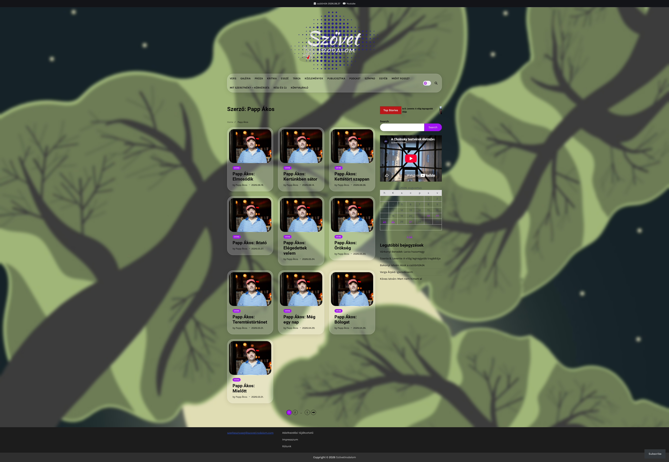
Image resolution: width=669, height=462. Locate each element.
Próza (259, 78)
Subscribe (655, 453)
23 (437, 215)
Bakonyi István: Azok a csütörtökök (402, 265)
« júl (409, 236)
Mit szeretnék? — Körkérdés (249, 87)
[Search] (436, 83)
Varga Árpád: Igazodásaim (396, 272)
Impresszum (290, 439)
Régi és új (280, 87)
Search (384, 121)
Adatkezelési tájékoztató (297, 432)
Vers (233, 78)
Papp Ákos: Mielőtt (244, 388)
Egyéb (383, 78)
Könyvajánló (299, 87)
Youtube (351, 3)
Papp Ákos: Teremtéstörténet (250, 319)
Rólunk (286, 446)
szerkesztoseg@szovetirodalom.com (250, 432)
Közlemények (314, 78)
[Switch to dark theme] (427, 83)
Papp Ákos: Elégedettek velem (295, 248)
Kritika (272, 78)
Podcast (354, 78)
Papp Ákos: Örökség (345, 245)
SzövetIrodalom (346, 457)
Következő (313, 412)
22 (428, 215)
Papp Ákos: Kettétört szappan (351, 176)
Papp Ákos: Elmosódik (244, 176)
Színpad (370, 78)
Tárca (297, 78)
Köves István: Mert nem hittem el (401, 278)
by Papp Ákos (240, 185)
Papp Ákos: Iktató (250, 242)
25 (393, 221)
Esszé (285, 78)
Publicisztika (336, 78)
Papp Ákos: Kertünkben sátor (300, 176)
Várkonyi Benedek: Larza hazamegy (402, 251)
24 (384, 221)
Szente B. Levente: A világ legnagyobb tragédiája (410, 258)
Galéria (245, 78)
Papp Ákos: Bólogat (345, 319)
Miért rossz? (401, 78)
